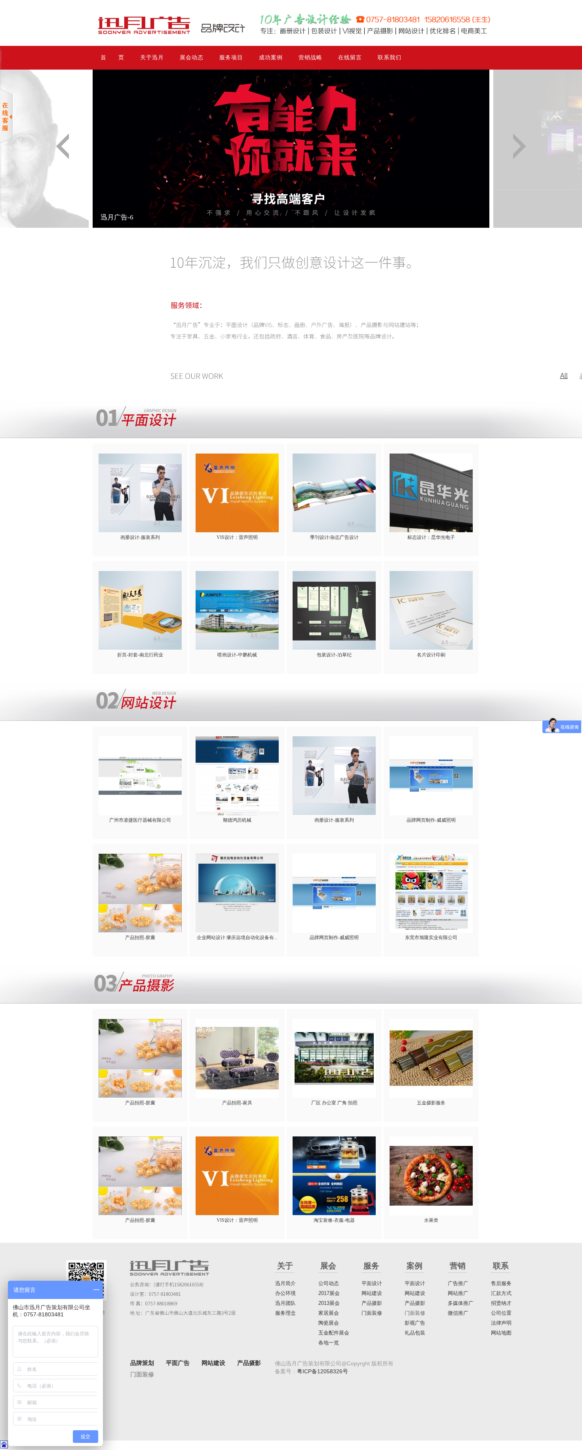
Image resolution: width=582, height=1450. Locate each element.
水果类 (431, 1220)
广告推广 (458, 1283)
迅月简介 (285, 1283)
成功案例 (271, 57)
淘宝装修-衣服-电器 (334, 1220)
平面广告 (178, 1362)
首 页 (112, 57)
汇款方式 (501, 1293)
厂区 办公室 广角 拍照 (334, 1103)
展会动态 (192, 57)
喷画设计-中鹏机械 (237, 655)
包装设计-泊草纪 (334, 655)
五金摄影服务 (431, 1103)
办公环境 (285, 1293)
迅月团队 (285, 1303)
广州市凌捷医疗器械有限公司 (140, 820)
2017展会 (329, 1293)
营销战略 (310, 57)
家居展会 (328, 1313)
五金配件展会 (333, 1333)
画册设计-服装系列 (140, 537)
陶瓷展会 (328, 1323)
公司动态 (328, 1283)
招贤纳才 (501, 1303)
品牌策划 (142, 1362)
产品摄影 (371, 1303)
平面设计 (371, 1283)
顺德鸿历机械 (237, 820)
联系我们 (389, 57)
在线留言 (350, 57)
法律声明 (501, 1323)
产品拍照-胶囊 (140, 937)
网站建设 (371, 1293)
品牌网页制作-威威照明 (431, 820)
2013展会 (329, 1303)
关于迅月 (152, 57)
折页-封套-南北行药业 (140, 655)
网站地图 (501, 1333)
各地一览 (328, 1343)
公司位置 (501, 1313)
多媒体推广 (461, 1303)
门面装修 (371, 1313)
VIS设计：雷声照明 (237, 537)
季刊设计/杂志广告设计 (334, 537)
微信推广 (458, 1313)
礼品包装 (415, 1333)
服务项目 (231, 57)
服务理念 (285, 1313)
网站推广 (458, 1293)
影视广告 (415, 1323)
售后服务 (501, 1283)
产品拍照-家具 (237, 1103)
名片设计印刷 (431, 655)
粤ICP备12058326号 (322, 1371)
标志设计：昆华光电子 (431, 537)
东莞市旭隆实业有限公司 (431, 937)
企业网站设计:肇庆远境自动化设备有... (237, 937)
